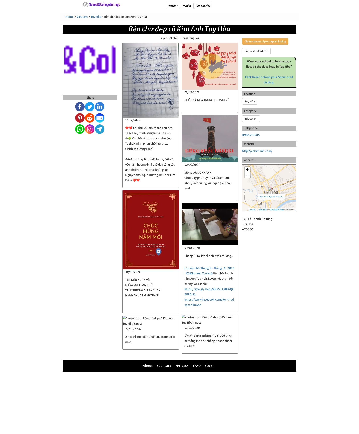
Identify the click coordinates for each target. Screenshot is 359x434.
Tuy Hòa (96, 16)
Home (174, 5)
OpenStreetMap (276, 209)
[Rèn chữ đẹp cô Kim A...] (270, 189)
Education (251, 118)
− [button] (247, 175)
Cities (188, 5)
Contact (165, 365)
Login (211, 365)
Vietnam (82, 16)
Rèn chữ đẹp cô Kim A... (271, 196)
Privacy (183, 365)
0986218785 (251, 135)
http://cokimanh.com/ (257, 151)
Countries (204, 5)
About (148, 365)
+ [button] (247, 169)
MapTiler (263, 209)
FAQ (198, 365)
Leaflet (252, 209)
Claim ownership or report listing (265, 41)
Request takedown (256, 51)
